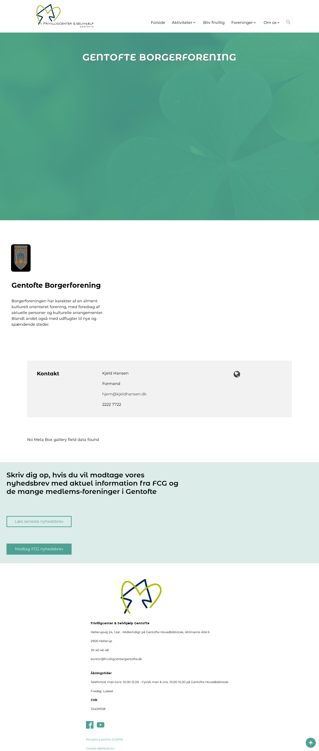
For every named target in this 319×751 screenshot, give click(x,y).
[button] (184, 23)
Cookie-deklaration (100, 748)
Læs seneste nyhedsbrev (39, 521)
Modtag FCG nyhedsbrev (39, 549)
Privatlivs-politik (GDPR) (104, 739)
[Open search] (287, 22)
